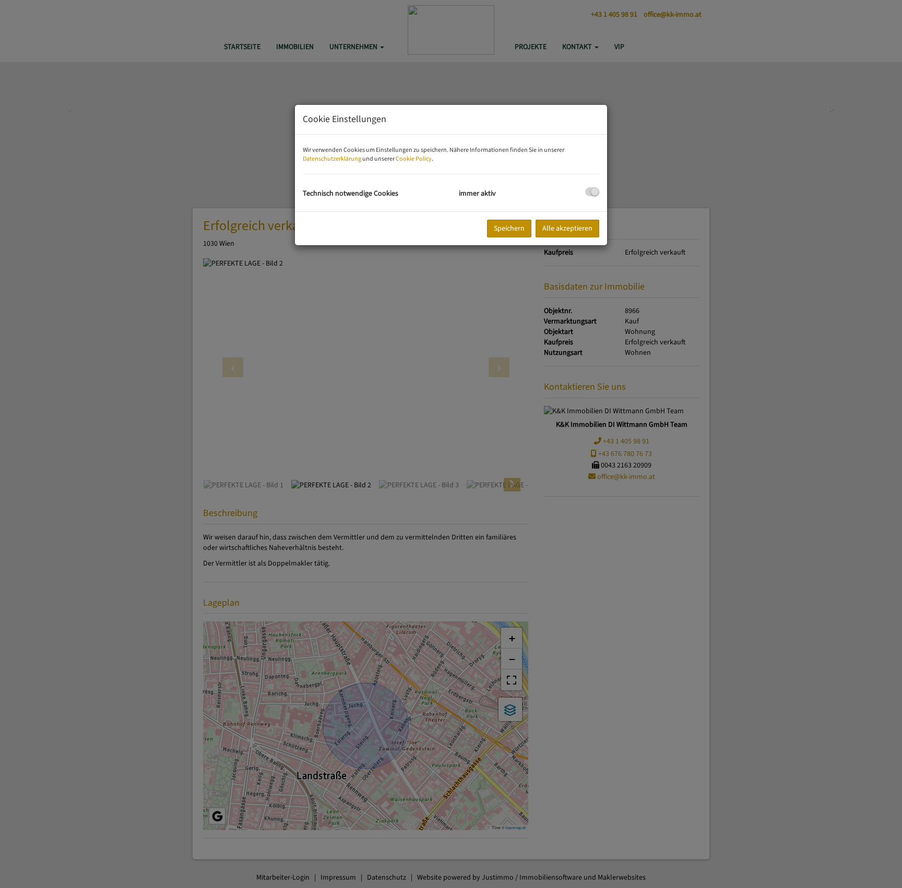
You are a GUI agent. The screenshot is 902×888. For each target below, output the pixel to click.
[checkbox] (592, 191)
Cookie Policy (414, 158)
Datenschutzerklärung (332, 158)
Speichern (509, 228)
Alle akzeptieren (567, 228)
